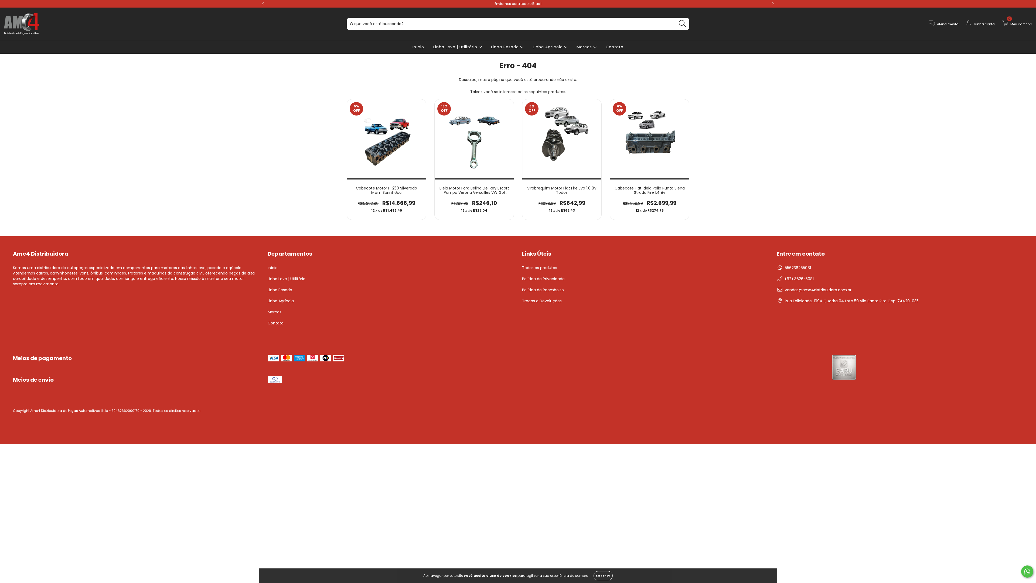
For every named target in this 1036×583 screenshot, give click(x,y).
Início (418, 47)
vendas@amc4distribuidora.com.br (818, 290)
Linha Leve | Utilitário (456, 47)
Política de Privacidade (543, 279)
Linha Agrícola (548, 47)
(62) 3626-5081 (799, 279)
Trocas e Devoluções (542, 301)
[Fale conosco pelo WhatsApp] (1027, 571)
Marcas (585, 47)
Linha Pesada (505, 47)
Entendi (603, 576)
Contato (614, 47)
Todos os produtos (539, 267)
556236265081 (798, 267)
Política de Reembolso (543, 290)
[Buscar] (682, 23)
